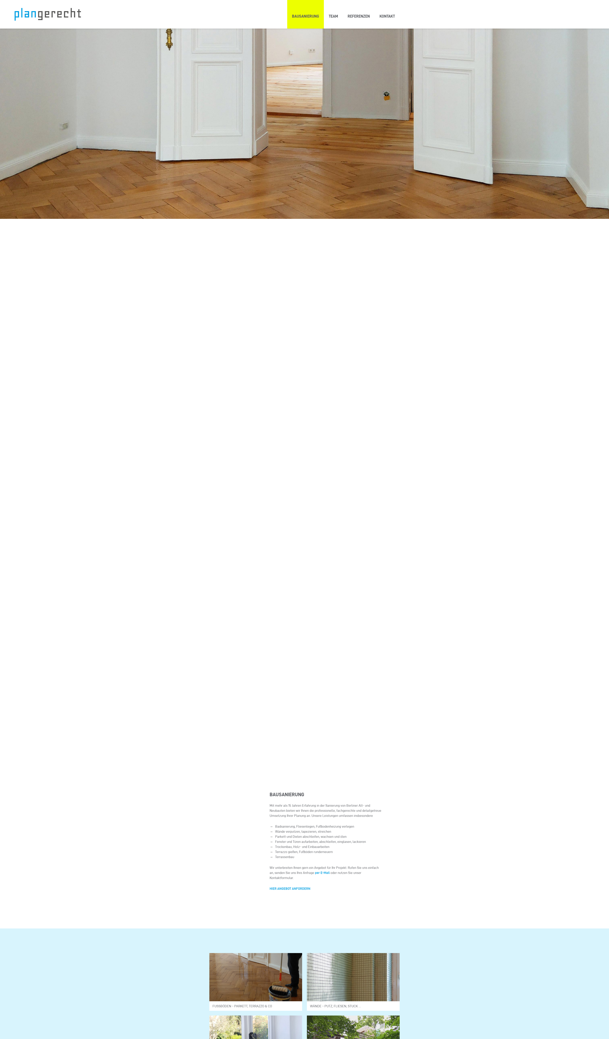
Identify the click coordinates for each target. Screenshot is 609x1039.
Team (333, 16)
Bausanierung (305, 16)
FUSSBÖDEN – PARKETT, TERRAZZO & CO (242, 1006)
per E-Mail (322, 873)
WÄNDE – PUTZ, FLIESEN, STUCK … (335, 1006)
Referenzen (359, 16)
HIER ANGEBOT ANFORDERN (290, 888)
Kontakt (387, 16)
